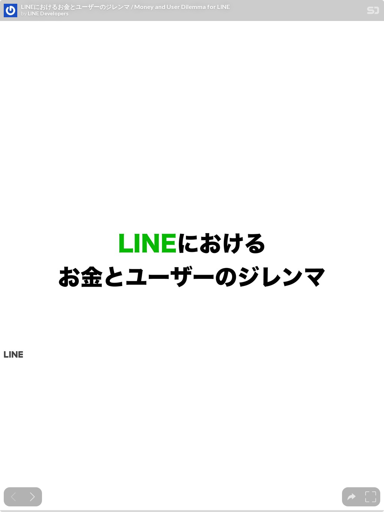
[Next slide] (32, 496)
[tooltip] (351, 496)
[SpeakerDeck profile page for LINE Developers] (10, 11)
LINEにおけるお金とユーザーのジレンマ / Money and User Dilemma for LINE (125, 7)
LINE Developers (48, 13)
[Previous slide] (13, 496)
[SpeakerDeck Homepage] (373, 11)
